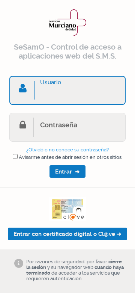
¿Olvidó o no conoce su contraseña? (67, 150)
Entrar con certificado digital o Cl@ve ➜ (68, 234)
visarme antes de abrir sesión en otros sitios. (71, 157)
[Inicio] (67, 37)
